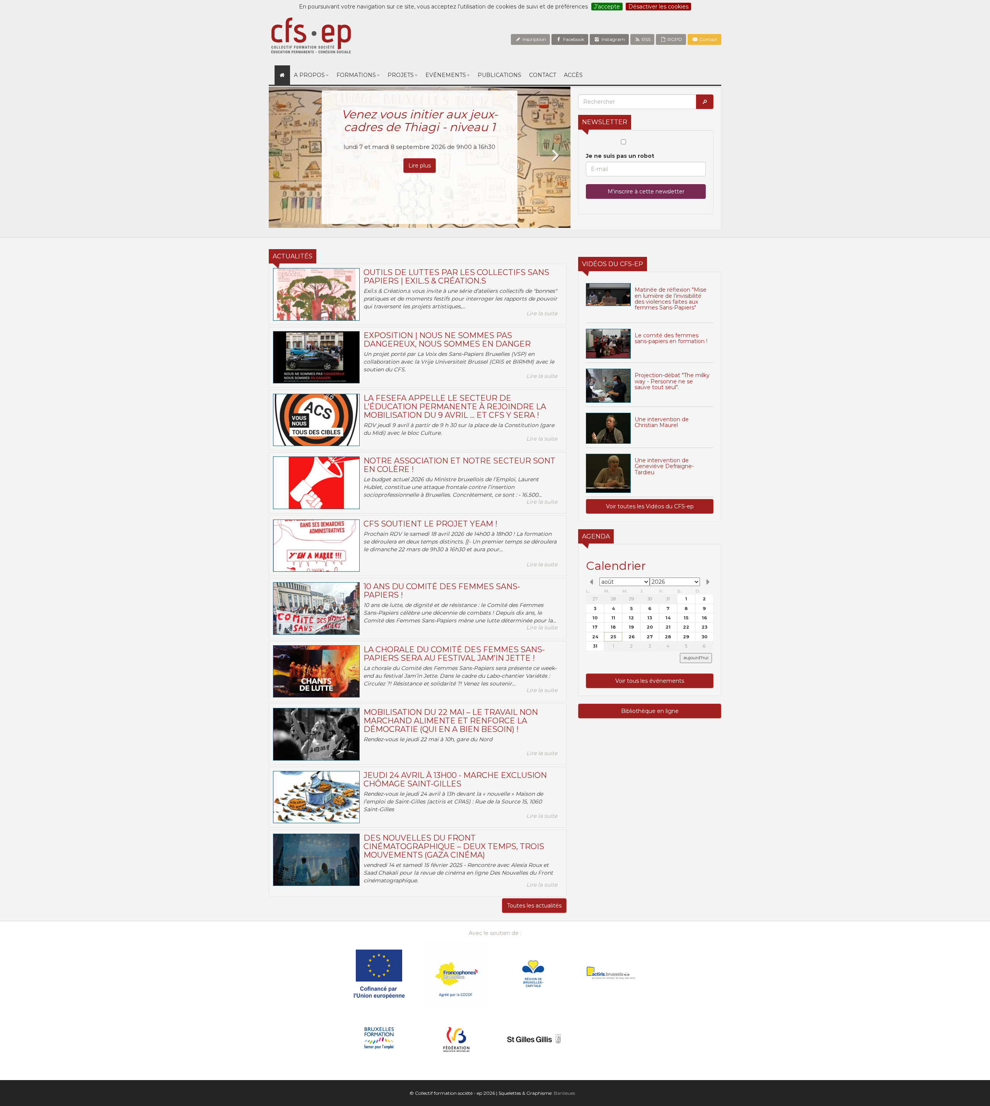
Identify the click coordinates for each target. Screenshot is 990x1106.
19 (631, 627)
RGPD (674, 39)
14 (668, 618)
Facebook (573, 39)
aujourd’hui (695, 657)
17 (594, 627)
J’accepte (607, 6)
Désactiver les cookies (658, 6)
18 (613, 627)
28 (613, 599)
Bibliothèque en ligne (650, 711)
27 (595, 599)
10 (594, 618)
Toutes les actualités (534, 905)
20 (650, 627)
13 (649, 618)
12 (631, 618)
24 (595, 636)
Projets (400, 75)
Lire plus (419, 165)
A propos (309, 75)
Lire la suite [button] (541, 313)
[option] (419, 157)
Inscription (533, 39)
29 (631, 599)
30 (649, 599)
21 (668, 627)
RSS (645, 39)
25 (613, 636)
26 (631, 636)
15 (686, 618)
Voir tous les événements (649, 680)
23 (704, 627)
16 (704, 618)
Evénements (445, 75)
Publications (499, 75)
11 (613, 618)
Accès (573, 75)
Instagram (612, 39)
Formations (356, 75)
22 (686, 627)
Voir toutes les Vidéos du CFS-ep (650, 506)
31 (668, 599)
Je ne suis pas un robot (620, 155)
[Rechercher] (704, 101)
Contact (707, 39)
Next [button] (555, 155)
